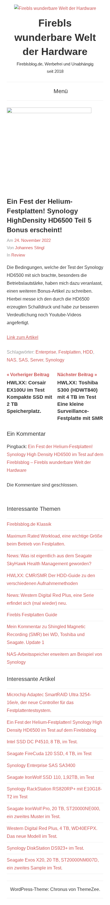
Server (36, 360)
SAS (23, 360)
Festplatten (69, 352)
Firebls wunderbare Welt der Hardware (55, 37)
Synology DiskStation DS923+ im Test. (45, 848)
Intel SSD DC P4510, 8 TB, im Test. (42, 741)
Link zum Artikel (22, 337)
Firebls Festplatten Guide (32, 614)
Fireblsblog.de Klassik (29, 524)
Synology (54, 360)
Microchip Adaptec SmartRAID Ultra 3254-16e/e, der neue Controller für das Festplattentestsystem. (49, 702)
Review (18, 255)
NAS (11, 360)
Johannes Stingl (29, 247)
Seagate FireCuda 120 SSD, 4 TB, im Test (49, 753)
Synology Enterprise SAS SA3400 (41, 765)
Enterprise (46, 352)
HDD (88, 352)
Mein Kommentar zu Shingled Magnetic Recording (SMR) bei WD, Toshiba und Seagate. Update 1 (46, 634)
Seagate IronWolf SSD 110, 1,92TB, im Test (50, 777)
